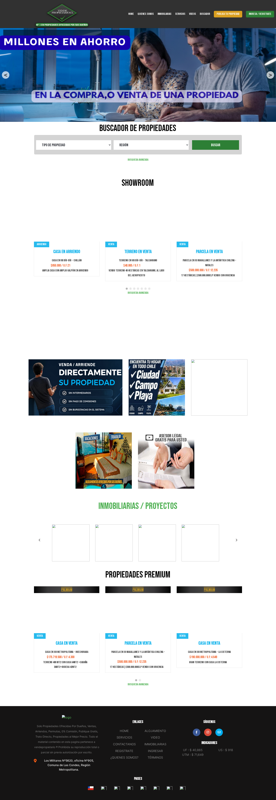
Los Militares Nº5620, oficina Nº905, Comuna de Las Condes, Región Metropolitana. (69, 765)
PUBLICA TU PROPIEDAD (228, 14)
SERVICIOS (180, 14)
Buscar (215, 145)
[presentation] (35, 240)
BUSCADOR (205, 14)
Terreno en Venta (66, 251)
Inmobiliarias (164, 14)
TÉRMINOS (155, 757)
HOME (131, 14)
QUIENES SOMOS (146, 14)
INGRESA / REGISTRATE (260, 14)
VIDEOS (192, 14)
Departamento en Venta (209, 643)
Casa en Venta (138, 643)
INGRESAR (155, 751)
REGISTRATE (124, 751)
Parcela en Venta (138, 251)
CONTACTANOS (124, 744)
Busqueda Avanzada (138, 160)
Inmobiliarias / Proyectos (137, 506)
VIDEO (155, 737)
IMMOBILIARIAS (155, 744)
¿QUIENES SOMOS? (124, 757)
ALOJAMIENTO (155, 731)
